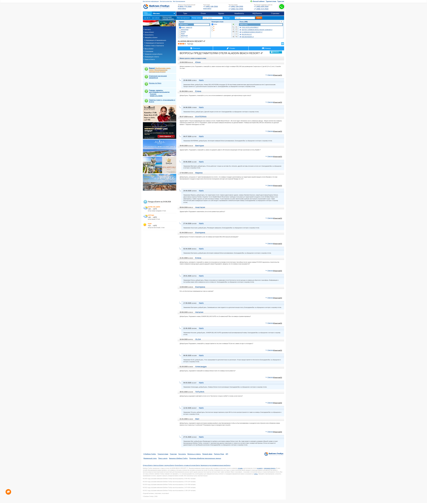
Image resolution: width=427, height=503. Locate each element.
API (227, 454)
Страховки (275, 13)
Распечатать (282, 43)
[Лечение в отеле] (233, 31)
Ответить (270, 75)
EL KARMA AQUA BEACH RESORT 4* (252, 32)
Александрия (184, 29)
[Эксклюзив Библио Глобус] (236, 31)
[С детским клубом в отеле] (236, 29)
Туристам (280, 1)
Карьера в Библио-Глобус (178, 458)
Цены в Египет (149, 32)
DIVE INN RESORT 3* (248, 36)
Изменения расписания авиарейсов (158, 77)
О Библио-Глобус (149, 454)
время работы (182, 8)
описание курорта (269, 468)
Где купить (182, 454)
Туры (185, 13)
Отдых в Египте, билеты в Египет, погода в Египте (158, 465)
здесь (256, 474)
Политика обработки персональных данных (205, 458)
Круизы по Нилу (155, 83)
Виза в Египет (149, 49)
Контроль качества (166, 1)
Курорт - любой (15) (186, 27)
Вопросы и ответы (194, 454)
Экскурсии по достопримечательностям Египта (215, 465)
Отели (203, 13)
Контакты (148, 29)
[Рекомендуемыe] (236, 27)
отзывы (240, 468)
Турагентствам (271, 1)
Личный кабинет (259, 1)
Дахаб (182, 33)
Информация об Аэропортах (155, 43)
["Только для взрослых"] (233, 34)
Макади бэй (184, 35)
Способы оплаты (168, 19)
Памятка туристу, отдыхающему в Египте (162, 101)
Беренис (183, 31)
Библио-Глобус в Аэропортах (155, 45)
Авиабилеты (239, 13)
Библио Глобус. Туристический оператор (156, 6)
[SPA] (233, 29)
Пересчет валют (167, 17)
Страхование (149, 51)
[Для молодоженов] (236, 36)
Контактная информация (151, 1)
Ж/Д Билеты (257, 13)
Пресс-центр (162, 458)
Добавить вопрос (276, 52)
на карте (260, 468)
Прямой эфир (207, 454)
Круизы (221, 13)
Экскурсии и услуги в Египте (153, 54)
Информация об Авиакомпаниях (156, 40)
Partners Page (219, 454)
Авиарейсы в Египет (151, 37)
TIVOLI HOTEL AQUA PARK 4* (250, 27)
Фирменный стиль (150, 458)
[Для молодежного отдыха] (236, 34)
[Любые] (233, 24)
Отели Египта (149, 35)
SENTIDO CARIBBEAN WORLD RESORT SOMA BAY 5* (257, 29)
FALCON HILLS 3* (247, 34)
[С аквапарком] (233, 27)
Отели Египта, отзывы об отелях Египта (187, 465)
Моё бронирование (179, 1)
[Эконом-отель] (233, 36)
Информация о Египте (152, 57)
